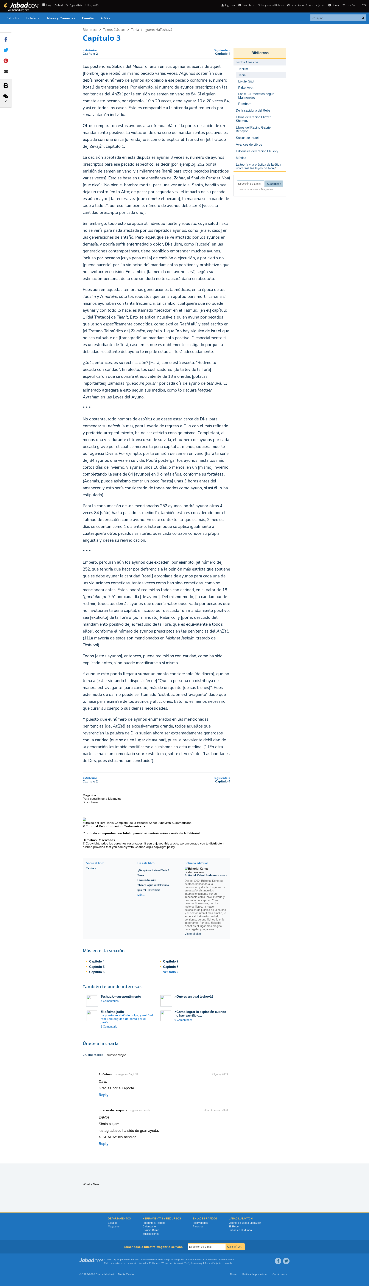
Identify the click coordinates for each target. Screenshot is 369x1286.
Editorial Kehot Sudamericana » (206, 875)
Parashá (198, 1226)
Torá (186, 1263)
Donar (335, 5)
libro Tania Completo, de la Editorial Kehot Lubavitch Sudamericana (146, 822)
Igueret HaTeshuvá (158, 29)
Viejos (122, 1055)
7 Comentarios (110, 1001)
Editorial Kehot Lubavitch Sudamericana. (116, 826)
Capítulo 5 (96, 967)
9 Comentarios (183, 1020)
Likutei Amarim (146, 880)
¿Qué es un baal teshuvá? (193, 996)
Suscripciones (151, 1233)
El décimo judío (112, 1012)
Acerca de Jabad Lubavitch (245, 1222)
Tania (135, 29)
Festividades (200, 1222)
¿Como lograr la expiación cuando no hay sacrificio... (200, 1013)
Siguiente (222, 51)
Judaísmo (32, 18)
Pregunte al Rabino (272, 5)
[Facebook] (278, 1261)
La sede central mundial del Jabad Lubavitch (211, 1259)
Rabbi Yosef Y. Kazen (160, 1263)
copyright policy (164, 847)
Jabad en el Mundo (240, 1230)
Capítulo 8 (170, 967)
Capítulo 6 (96, 972)
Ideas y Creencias (61, 18)
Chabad (133, 1259)
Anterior (90, 51)
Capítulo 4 (96, 961)
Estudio (12, 18)
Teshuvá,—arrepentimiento (121, 996)
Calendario (149, 1226)
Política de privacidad (255, 1274)
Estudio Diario (151, 1230)
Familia (88, 18)
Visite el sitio (193, 933)
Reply (103, 1095)
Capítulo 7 (170, 961)
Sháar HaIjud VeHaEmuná (153, 885)
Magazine (114, 1226)
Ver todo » (170, 972)
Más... (141, 895)
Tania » (91, 868)
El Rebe (234, 1226)
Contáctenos (279, 1274)
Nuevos (112, 1055)
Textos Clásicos (114, 29)
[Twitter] (286, 1261)
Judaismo (195, 1263)
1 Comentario (109, 1026)
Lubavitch (144, 1259)
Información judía (212, 1263)
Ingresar (229, 5)
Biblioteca (90, 29)
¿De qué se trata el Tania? (153, 870)
